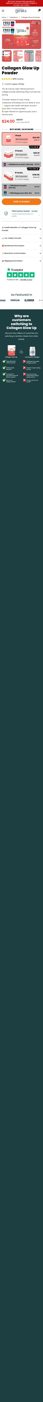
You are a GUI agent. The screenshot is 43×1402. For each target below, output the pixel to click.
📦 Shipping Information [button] (12, 261)
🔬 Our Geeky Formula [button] (11, 238)
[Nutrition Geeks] (21, 10)
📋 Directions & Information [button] (14, 253)
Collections (13, 17)
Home (4, 17)
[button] (7, 79)
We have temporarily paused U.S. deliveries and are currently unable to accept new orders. (21, 3)
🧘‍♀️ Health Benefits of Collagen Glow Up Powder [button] (19, 229)
